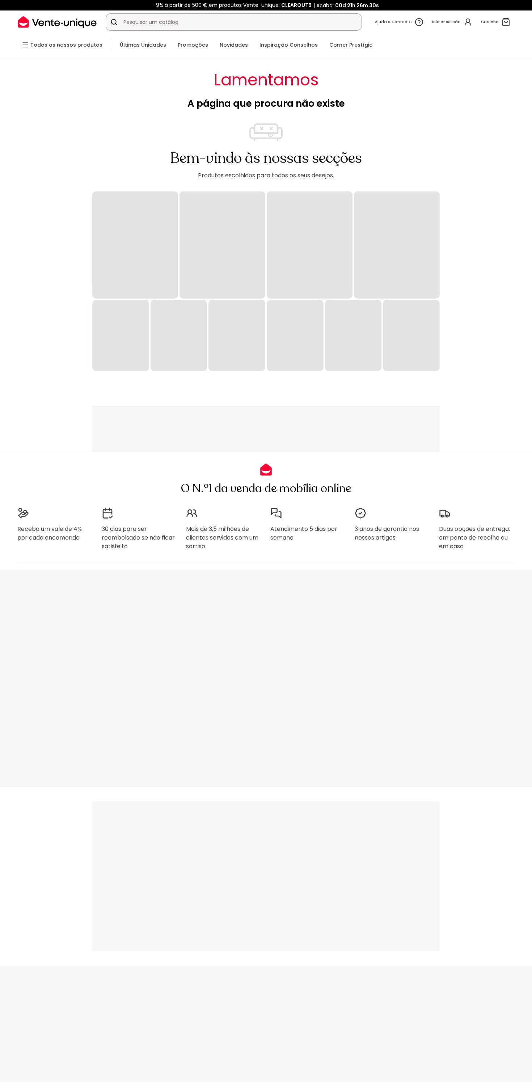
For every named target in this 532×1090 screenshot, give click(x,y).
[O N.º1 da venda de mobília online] (57, 21)
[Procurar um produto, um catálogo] (114, 22)
